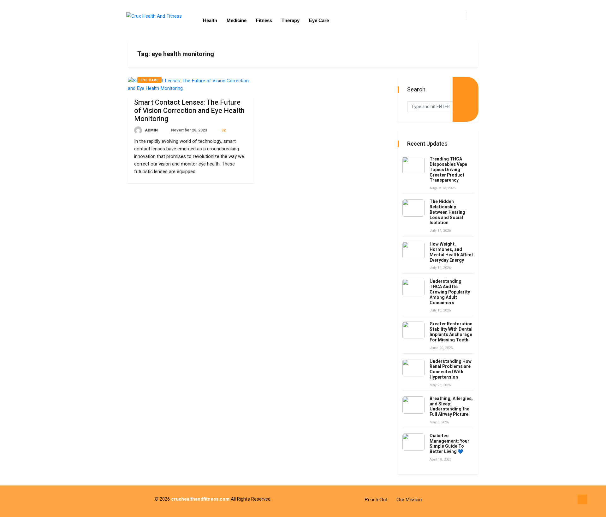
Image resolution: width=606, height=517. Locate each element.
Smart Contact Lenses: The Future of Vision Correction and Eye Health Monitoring (189, 110)
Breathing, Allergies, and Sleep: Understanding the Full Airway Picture (451, 406)
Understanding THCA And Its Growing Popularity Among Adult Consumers (450, 292)
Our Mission (409, 499)
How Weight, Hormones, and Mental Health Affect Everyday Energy (451, 252)
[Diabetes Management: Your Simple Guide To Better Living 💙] (413, 442)
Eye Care (319, 20)
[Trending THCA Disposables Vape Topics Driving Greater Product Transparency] (413, 165)
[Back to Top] (582, 500)
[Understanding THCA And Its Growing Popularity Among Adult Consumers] (413, 287)
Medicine (237, 20)
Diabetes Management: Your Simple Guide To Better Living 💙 (449, 444)
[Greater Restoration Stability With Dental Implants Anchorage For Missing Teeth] (413, 330)
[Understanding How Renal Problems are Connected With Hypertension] (413, 367)
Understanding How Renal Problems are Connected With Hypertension (451, 369)
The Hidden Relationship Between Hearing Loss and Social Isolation (447, 212)
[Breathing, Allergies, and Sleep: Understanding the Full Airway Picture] (413, 405)
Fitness (264, 20)
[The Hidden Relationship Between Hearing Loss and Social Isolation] (413, 208)
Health (210, 20)
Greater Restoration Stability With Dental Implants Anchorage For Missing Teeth (451, 332)
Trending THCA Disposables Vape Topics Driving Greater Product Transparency (448, 169)
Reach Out (376, 499)
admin (151, 130)
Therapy (291, 20)
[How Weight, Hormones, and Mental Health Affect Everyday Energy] (413, 250)
